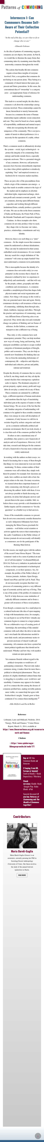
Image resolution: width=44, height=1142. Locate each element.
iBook (25, 789)
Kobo (36, 786)
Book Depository (32, 775)
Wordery (37, 776)
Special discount (30, 794)
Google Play (28, 786)
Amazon (26, 763)
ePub (31, 789)
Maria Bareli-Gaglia (22, 851)
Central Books (29, 773)
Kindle (33, 783)
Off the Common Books (29, 759)
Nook (39, 783)
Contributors (22, 816)
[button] (35, 825)
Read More (22, 875)
